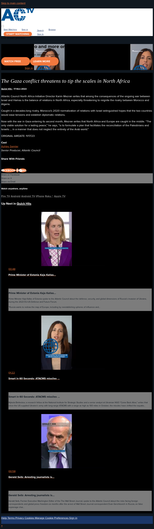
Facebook (8, 170)
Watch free (13, 61)
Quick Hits (6, 89)
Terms (11, 518)
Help (4, 518)
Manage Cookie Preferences (52, 518)
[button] (3, 26)
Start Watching (10, 29)
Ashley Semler (9, 146)
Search (40, 30)
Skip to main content (13, 3)
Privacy (20, 518)
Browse (52, 29)
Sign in (25, 29)
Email (22, 170)
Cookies (30, 518)
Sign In (40, 34)
